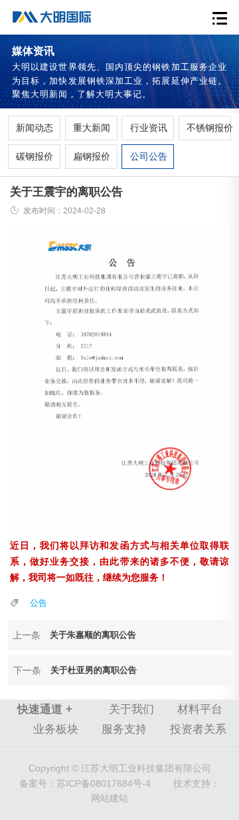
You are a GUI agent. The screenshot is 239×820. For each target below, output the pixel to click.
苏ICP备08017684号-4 (85, 783)
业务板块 (55, 729)
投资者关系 (198, 729)
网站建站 (109, 798)
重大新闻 (91, 127)
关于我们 (131, 709)
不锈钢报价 (204, 127)
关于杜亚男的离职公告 (93, 670)
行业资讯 (148, 127)
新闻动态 (34, 127)
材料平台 (199, 709)
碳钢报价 (34, 156)
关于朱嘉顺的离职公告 (93, 635)
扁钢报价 (91, 156)
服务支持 (124, 729)
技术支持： (196, 783)
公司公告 (148, 156)
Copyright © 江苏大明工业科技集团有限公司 (120, 768)
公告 (38, 603)
